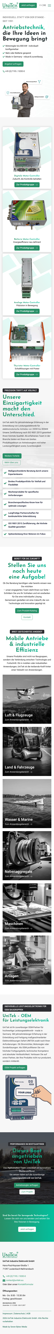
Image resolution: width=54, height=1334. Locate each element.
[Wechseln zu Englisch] (40, 5)
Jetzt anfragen (28, 5)
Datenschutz (19, 1314)
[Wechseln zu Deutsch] (45, 5)
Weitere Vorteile (12, 455)
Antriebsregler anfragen (27, 1185)
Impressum (7, 1314)
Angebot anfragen (13, 64)
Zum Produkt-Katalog (27, 610)
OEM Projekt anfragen (15, 1067)
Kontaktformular (25, 1284)
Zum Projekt (27, 1191)
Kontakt (27, 617)
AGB (28, 1314)
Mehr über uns (12, 462)
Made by (15, 1326)
